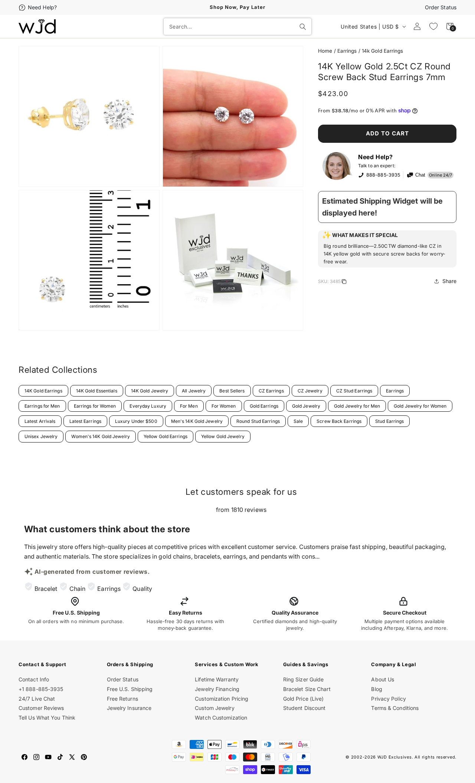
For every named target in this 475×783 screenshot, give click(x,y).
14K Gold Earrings (43, 391)
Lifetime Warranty (217, 679)
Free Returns (122, 698)
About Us (382, 679)
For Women (224, 406)
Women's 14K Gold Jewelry (100, 436)
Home (325, 51)
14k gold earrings (382, 51)
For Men (189, 406)
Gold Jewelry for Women (420, 406)
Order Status (440, 7)
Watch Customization (221, 717)
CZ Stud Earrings (354, 391)
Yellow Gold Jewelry (223, 436)
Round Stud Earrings (258, 421)
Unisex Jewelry (41, 436)
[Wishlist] (433, 26)
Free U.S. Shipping (130, 689)
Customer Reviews (41, 708)
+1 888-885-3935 (41, 689)
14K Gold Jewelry (149, 391)
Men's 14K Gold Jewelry (197, 421)
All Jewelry (194, 391)
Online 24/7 (440, 175)
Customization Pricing (221, 698)
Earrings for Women (95, 406)
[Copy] (344, 282)
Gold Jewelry (306, 406)
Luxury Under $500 (136, 421)
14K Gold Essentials (96, 391)
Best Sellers (232, 391)
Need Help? (42, 7)
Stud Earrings (389, 421)
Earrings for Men (42, 406)
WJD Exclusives (394, 757)
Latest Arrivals (40, 421)
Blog (376, 689)
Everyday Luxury (148, 406)
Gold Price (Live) (303, 698)
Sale (298, 421)
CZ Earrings (271, 391)
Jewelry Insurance (129, 708)
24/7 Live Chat (37, 698)
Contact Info (34, 679)
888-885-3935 (383, 175)
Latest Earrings (85, 421)
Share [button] (449, 281)
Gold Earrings (264, 406)
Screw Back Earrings (339, 421)
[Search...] (303, 27)
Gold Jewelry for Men (357, 406)
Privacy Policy (388, 698)
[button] (387, 248)
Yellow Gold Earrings (165, 436)
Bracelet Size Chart (307, 689)
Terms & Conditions (395, 708)
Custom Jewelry (214, 708)
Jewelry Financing (217, 689)
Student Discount (304, 708)
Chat (420, 175)
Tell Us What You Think (47, 717)
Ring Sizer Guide (303, 679)
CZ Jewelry (310, 391)
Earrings (347, 51)
